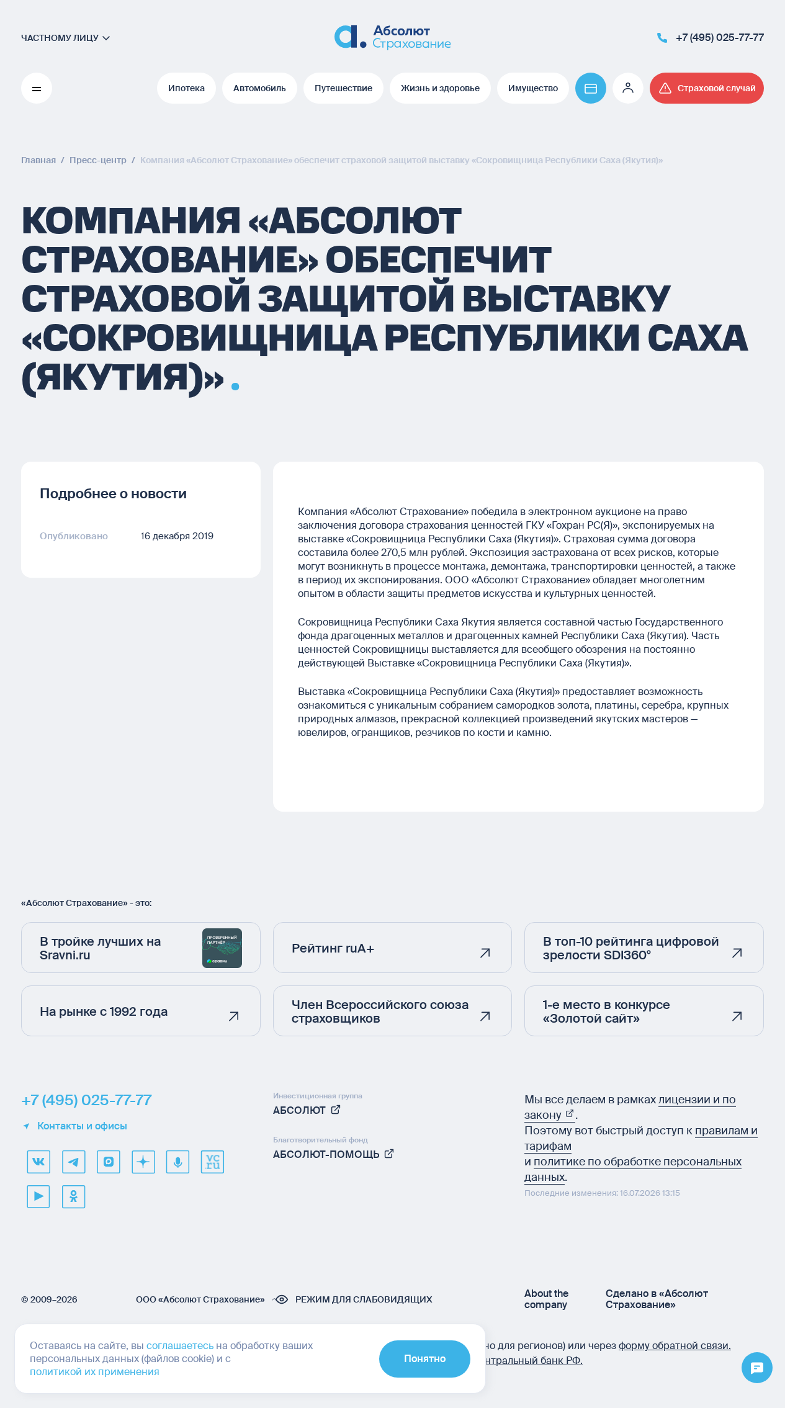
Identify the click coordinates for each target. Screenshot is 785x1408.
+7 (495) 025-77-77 (86, 1100)
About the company (546, 1299)
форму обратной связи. (675, 1345)
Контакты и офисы (82, 1126)
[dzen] (142, 1161)
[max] (108, 1161)
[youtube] (38, 1196)
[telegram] (73, 1161)
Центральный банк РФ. (527, 1360)
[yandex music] (177, 1161)
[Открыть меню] (757, 1368)
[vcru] (212, 1161)
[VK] (38, 1161)
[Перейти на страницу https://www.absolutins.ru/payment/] (590, 88)
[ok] (73, 1196)
